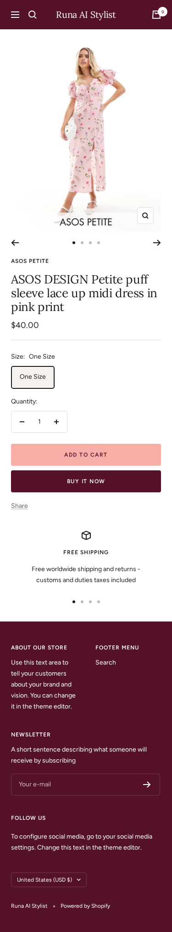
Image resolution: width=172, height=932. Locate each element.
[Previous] (15, 243)
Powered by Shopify (85, 906)
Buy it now (86, 481)
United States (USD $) (44, 880)
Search (105, 662)
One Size (33, 377)
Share (19, 506)
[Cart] (156, 15)
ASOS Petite (30, 261)
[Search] (32, 15)
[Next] (157, 243)
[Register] (147, 784)
